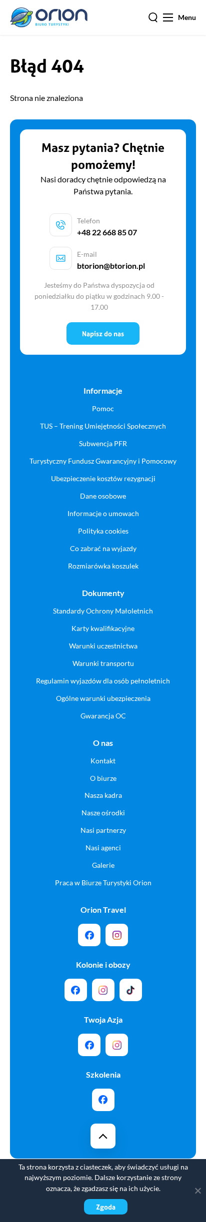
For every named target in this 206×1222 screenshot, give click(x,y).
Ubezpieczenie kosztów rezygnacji (103, 478)
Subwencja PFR (103, 443)
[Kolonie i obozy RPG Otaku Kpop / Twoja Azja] (131, 990)
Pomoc (103, 408)
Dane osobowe (103, 496)
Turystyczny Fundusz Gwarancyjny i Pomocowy (103, 461)
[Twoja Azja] (89, 1045)
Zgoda (106, 1207)
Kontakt (103, 760)
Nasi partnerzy (103, 830)
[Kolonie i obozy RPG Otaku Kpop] (75, 990)
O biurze (103, 778)
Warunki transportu (103, 663)
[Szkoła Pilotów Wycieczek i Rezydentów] (103, 1100)
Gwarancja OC (103, 715)
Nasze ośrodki (103, 812)
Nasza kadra (103, 795)
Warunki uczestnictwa (103, 645)
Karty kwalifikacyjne (103, 628)
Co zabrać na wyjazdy (103, 548)
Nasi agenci (103, 847)
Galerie (103, 865)
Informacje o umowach (103, 513)
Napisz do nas (103, 333)
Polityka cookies (103, 531)
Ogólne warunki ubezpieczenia (103, 698)
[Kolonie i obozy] (103, 990)
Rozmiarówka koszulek (103, 566)
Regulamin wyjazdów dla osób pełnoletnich (103, 680)
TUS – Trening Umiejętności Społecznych (103, 426)
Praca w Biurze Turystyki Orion (103, 882)
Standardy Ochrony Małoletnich (103, 611)
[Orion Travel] (89, 935)
